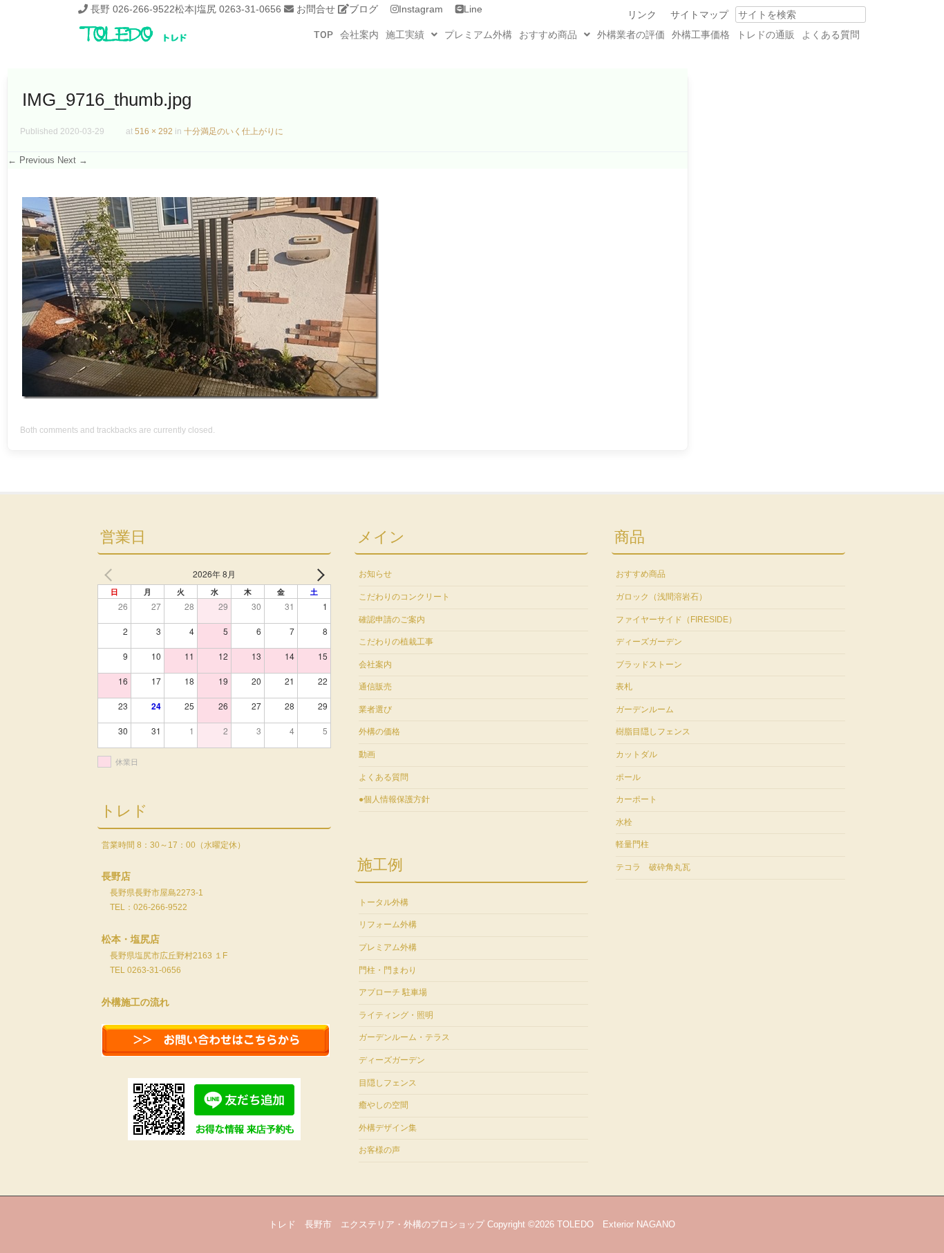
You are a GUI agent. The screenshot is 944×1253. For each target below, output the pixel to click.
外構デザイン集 (388, 1128)
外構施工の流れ (135, 1002)
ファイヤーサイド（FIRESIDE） (676, 619)
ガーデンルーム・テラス (404, 1037)
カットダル (636, 754)
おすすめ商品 (548, 34)
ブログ (363, 9)
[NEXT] (318, 574)
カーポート (636, 799)
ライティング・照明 (396, 1015)
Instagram (421, 9)
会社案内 (359, 34)
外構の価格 (379, 731)
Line (473, 9)
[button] (411, 34)
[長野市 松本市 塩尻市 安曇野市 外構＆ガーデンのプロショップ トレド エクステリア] (150, 42)
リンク (642, 14)
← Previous (31, 160)
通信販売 (375, 687)
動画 (367, 754)
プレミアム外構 (478, 34)
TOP (323, 34)
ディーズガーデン (392, 1060)
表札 (624, 687)
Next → (72, 160)
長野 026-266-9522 (133, 9)
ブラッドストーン (649, 664)
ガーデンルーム (645, 709)
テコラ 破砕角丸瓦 (653, 867)
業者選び (375, 709)
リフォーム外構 (388, 924)
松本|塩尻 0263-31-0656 (228, 9)
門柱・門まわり (388, 970)
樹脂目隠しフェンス (653, 731)
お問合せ (315, 9)
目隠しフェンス (388, 1083)
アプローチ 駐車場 (393, 992)
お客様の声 (379, 1150)
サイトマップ (699, 14)
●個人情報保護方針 (394, 799)
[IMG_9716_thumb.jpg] (200, 395)
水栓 (624, 822)
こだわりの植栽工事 (396, 642)
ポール (628, 777)
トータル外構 (383, 902)
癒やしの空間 (383, 1105)
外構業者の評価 (631, 34)
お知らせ (375, 574)
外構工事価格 (701, 34)
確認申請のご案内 (392, 619)
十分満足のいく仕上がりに (233, 131)
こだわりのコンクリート (404, 597)
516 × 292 (154, 131)
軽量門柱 (632, 844)
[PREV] (110, 574)
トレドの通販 (766, 34)
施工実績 (405, 34)
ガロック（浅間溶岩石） (661, 597)
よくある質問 (831, 34)
